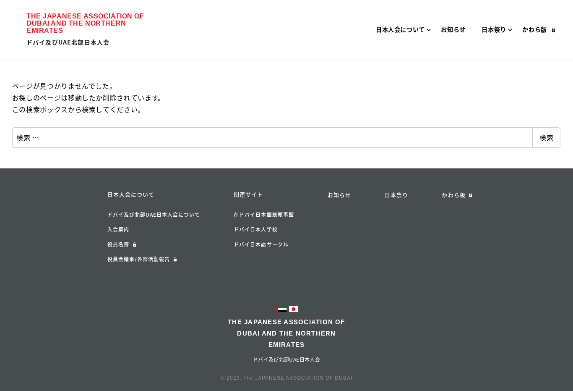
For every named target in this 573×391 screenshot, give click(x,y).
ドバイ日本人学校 (256, 229)
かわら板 (453, 195)
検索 (546, 137)
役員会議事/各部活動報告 (138, 259)
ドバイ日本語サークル (261, 244)
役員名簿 (118, 244)
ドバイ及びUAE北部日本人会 (67, 42)
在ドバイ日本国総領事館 (264, 214)
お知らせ (339, 195)
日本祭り (396, 195)
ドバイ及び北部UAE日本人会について (153, 214)
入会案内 (118, 229)
